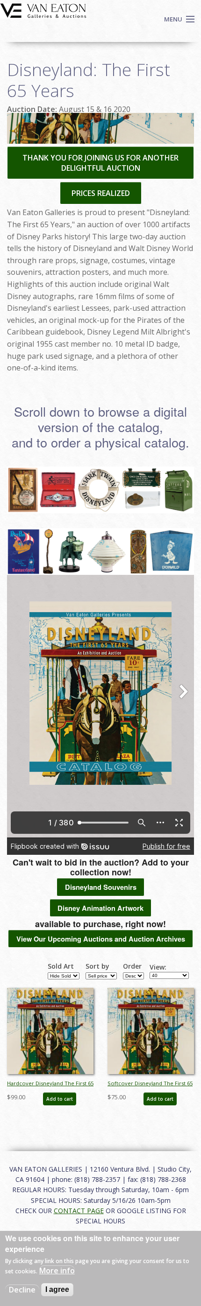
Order (132, 966)
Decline (22, 1290)
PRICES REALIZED (101, 193)
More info (57, 1270)
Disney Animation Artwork (100, 908)
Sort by (97, 966)
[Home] (43, 10)
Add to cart (59, 1099)
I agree (57, 1289)
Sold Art (61, 966)
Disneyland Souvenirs (100, 887)
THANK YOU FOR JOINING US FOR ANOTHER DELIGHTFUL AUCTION (100, 163)
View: (158, 967)
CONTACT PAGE (79, 1210)
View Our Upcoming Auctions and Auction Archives (100, 938)
